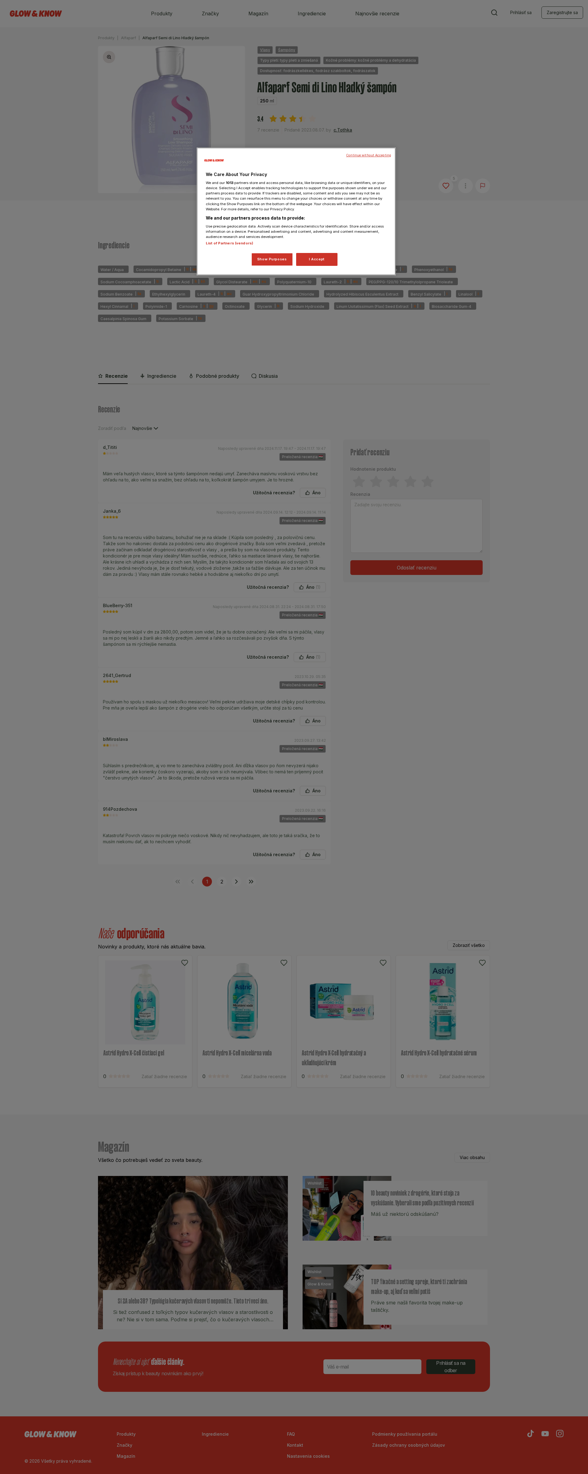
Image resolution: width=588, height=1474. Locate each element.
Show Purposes (272, 259)
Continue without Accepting (368, 155)
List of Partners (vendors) (229, 243)
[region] (296, 211)
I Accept (317, 259)
